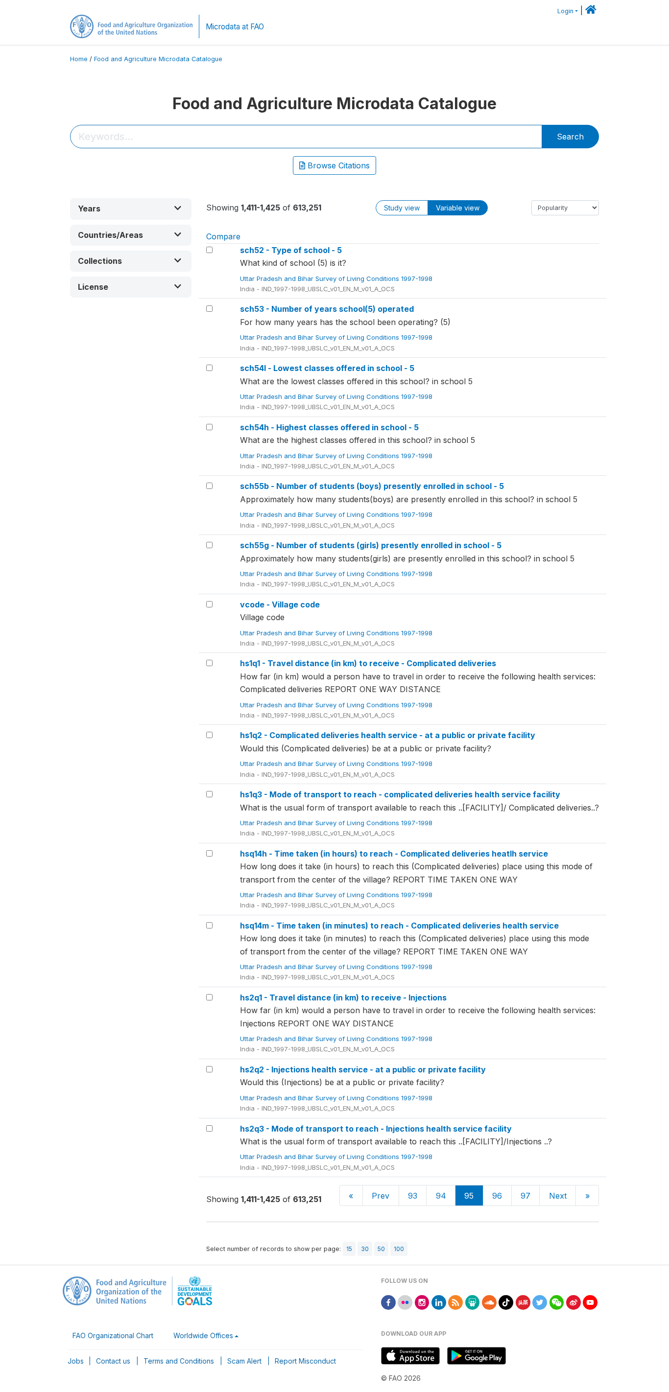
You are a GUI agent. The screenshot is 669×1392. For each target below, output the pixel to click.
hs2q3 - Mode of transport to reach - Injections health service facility (376, 1129)
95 (469, 1196)
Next (558, 1196)
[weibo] (573, 1302)
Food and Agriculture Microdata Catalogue (158, 59)
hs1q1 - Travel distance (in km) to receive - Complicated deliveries (368, 663)
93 (412, 1196)
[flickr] (405, 1302)
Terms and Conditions (178, 1361)
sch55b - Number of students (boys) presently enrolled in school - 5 (372, 486)
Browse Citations (337, 165)
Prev (380, 1196)
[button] (131, 208)
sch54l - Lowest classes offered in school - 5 (327, 368)
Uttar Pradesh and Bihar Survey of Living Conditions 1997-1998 (337, 278)
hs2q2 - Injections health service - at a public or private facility (363, 1069)
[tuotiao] (523, 1302)
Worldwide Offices (203, 1335)
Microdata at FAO (235, 26)
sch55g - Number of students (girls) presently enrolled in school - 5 (371, 545)
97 (525, 1196)
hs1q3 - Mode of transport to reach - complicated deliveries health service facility (400, 794)
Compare (223, 236)
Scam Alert (244, 1361)
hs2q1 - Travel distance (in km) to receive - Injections (343, 997)
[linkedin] (438, 1302)
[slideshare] (472, 1302)
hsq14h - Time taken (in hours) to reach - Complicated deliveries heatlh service (394, 853)
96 (497, 1196)
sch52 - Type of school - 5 (291, 250)
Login (565, 11)
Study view (402, 208)
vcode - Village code (280, 604)
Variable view (457, 208)
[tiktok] (506, 1302)
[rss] (455, 1302)
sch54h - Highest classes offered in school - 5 (329, 427)
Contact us (113, 1361)
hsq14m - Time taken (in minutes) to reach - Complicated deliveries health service (399, 925)
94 (441, 1196)
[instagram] (422, 1302)
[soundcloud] (489, 1302)
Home (79, 59)
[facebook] (388, 1302)
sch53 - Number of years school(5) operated (327, 309)
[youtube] (590, 1302)
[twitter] (539, 1302)
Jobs (76, 1361)
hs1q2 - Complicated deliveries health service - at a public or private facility (387, 735)
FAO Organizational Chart (112, 1335)
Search (570, 136)
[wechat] (557, 1302)
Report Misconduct (305, 1361)
